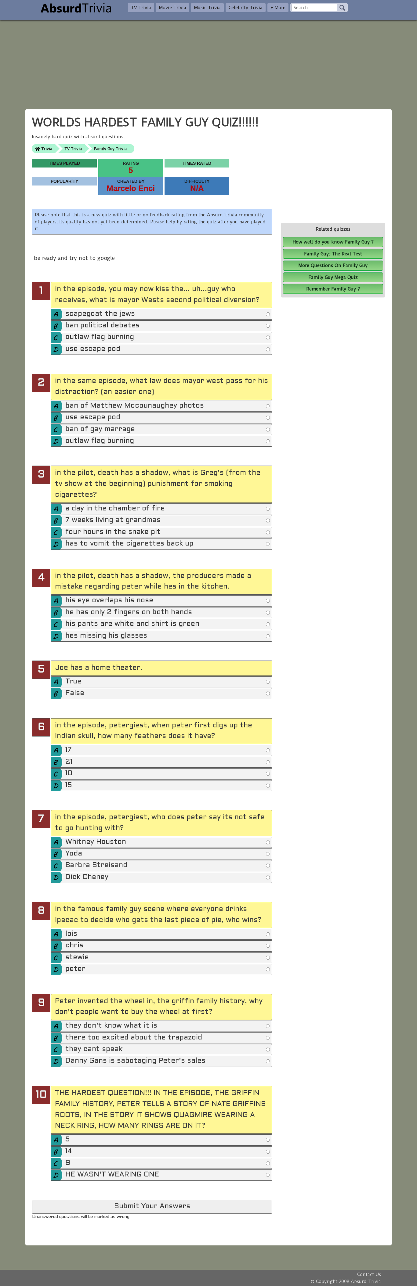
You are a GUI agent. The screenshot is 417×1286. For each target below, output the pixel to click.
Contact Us (369, 1274)
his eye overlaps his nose (109, 600)
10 (68, 773)
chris (74, 945)
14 (68, 1151)
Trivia (46, 148)
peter (75, 969)
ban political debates (102, 325)
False (74, 693)
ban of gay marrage (100, 429)
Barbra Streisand (96, 865)
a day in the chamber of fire (115, 509)
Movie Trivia (172, 7)
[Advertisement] (208, 63)
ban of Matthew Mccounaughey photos (134, 406)
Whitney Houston (95, 842)
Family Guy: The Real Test (333, 254)
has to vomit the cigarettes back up (129, 544)
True (73, 682)
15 (68, 785)
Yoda (73, 854)
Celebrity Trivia (246, 7)
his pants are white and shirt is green (132, 624)
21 (68, 762)
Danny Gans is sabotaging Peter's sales (135, 1061)
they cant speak (93, 1049)
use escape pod (92, 349)
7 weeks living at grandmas (113, 520)
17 (68, 750)
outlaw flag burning (99, 337)
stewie (77, 957)
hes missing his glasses (106, 636)
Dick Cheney (86, 877)
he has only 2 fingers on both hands (128, 612)
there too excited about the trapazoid (133, 1038)
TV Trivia (141, 7)
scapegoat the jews (100, 314)
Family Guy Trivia (110, 148)
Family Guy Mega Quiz (333, 277)
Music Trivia (207, 7)
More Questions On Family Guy (333, 265)
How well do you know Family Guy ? (333, 242)
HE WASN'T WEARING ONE (112, 1175)
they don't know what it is (111, 1026)
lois (71, 934)
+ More (277, 7)
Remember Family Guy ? (333, 289)
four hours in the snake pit (113, 532)
